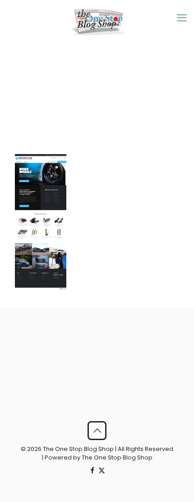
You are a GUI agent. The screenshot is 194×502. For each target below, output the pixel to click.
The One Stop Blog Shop (117, 457)
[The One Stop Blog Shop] (97, 21)
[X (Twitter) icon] (101, 470)
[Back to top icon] (97, 430)
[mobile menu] (181, 18)
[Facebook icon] (92, 470)
